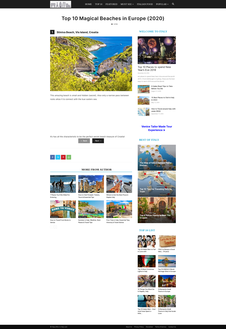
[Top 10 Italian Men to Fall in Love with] (147, 241)
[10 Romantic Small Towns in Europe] (167, 281)
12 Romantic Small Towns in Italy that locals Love (167, 311)
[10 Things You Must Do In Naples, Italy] (147, 281)
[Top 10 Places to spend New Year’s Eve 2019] (157, 50)
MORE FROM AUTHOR (97, 169)
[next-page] (55, 227)
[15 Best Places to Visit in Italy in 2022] (143, 100)
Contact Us (172, 327)
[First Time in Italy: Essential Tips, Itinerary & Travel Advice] (119, 209)
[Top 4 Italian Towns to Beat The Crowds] (157, 210)
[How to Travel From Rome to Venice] (63, 209)
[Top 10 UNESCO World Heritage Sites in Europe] (167, 261)
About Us (129, 327)
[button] (173, 4)
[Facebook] (52, 157)
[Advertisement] (91, 119)
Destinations (82, 192)
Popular (161, 4)
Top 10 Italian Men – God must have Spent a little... (146, 311)
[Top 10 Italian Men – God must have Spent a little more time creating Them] (147, 301)
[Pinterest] (63, 157)
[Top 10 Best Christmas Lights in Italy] (147, 261)
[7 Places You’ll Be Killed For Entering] (63, 184)
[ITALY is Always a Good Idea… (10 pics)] (167, 241)
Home (88, 4)
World (52, 192)
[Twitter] (58, 157)
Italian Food (145, 4)
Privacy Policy (139, 327)
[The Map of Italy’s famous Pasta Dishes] (157, 158)
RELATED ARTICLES (65, 169)
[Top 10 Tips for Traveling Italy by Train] (157, 184)
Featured (111, 4)
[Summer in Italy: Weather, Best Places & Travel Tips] (91, 209)
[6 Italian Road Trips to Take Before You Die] (143, 89)
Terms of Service (160, 327)
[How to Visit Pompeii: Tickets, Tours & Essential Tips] (91, 184)
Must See (126, 4)
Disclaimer (149, 327)
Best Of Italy (82, 217)
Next (97, 141)
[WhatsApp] (68, 157)
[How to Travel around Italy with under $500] (143, 112)
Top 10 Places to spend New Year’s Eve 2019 (154, 68)
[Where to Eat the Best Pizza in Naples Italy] (119, 184)
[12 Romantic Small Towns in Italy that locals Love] (167, 301)
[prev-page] (51, 227)
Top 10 (98, 4)
